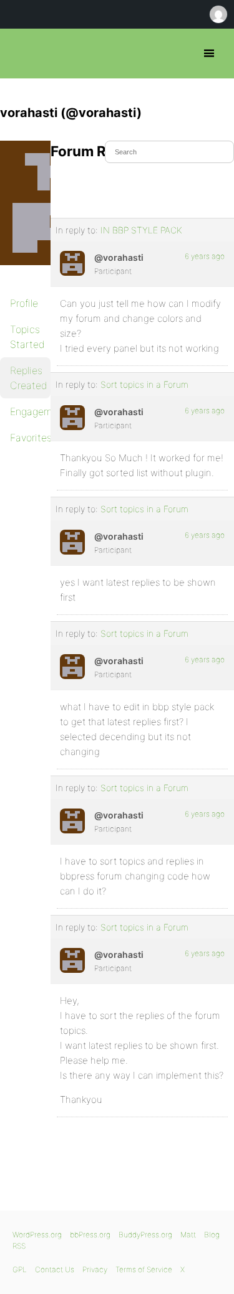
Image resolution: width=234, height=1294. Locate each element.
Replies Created (28, 377)
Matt (188, 1234)
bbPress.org (20, 53)
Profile (24, 303)
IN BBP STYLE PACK (141, 230)
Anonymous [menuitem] (218, 14)
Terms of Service (143, 1269)
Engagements (30, 411)
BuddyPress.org (145, 1234)
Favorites (30, 437)
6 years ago (205, 256)
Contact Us (54, 1269)
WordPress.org (37, 1234)
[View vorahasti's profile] (72, 263)
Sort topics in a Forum (144, 384)
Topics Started (27, 336)
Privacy (94, 1269)
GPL (19, 1269)
